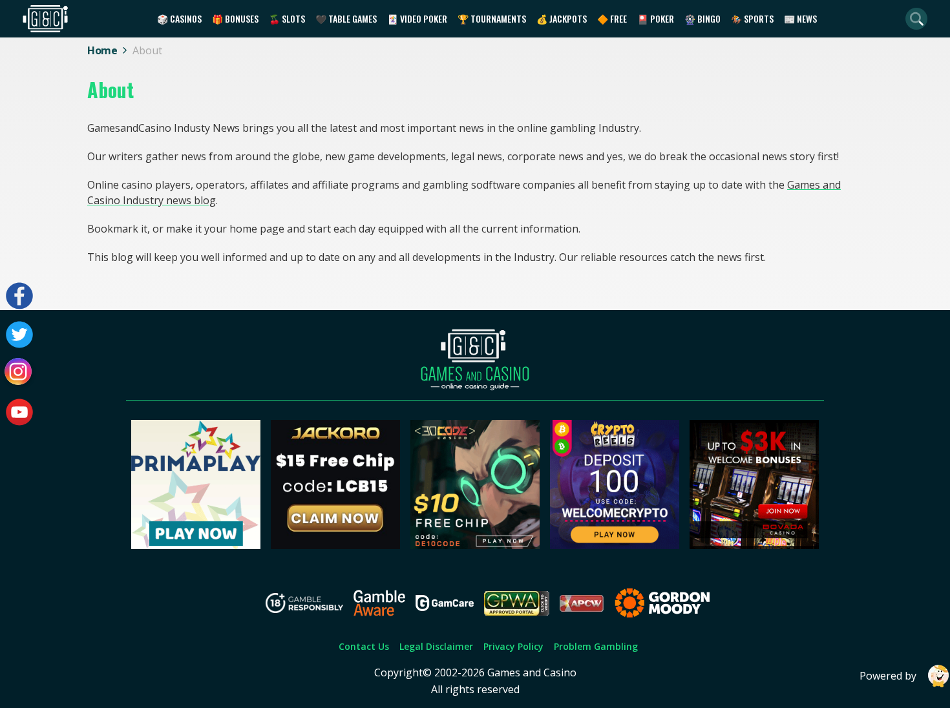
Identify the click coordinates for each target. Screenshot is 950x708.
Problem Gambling (596, 646)
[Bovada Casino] (754, 545)
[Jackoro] (335, 545)
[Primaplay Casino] (195, 545)
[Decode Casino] (475, 545)
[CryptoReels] (614, 545)
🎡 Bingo (702, 18)
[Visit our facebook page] (19, 295)
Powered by (888, 676)
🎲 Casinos (179, 18)
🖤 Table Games (346, 18)
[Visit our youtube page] (19, 412)
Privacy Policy (513, 646)
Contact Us (364, 646)
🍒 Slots (287, 18)
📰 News (800, 18)
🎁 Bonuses (235, 18)
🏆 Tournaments (492, 18)
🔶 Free (612, 18)
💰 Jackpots (561, 18)
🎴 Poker (655, 18)
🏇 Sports (752, 18)
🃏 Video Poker (417, 18)
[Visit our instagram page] (19, 373)
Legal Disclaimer (436, 646)
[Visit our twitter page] (19, 334)
